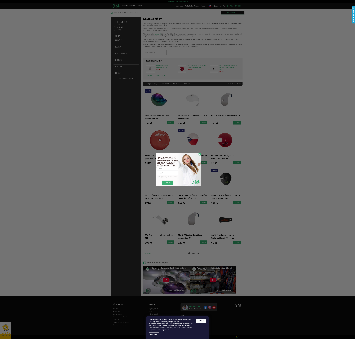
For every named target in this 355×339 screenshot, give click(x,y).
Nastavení (153, 334)
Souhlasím (201, 321)
